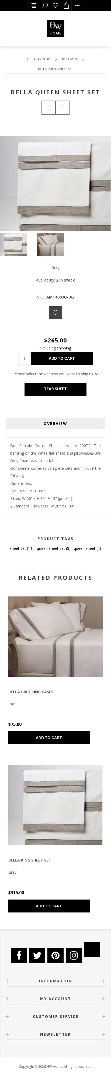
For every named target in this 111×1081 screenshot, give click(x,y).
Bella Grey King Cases (30, 691)
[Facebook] (19, 955)
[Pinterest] (55, 955)
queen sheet (84, 548)
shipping (64, 348)
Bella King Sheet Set (29, 860)
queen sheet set (51, 548)
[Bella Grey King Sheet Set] (55, 805)
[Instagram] (74, 955)
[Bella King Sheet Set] (63, 108)
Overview (55, 423)
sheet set (18, 548)
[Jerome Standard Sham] (48, 108)
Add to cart (62, 358)
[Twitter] (37, 955)
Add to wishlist (55, 312)
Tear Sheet (55, 388)
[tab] (56, 423)
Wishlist (55, 5)
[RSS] (92, 949)
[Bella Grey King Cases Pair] (55, 636)
